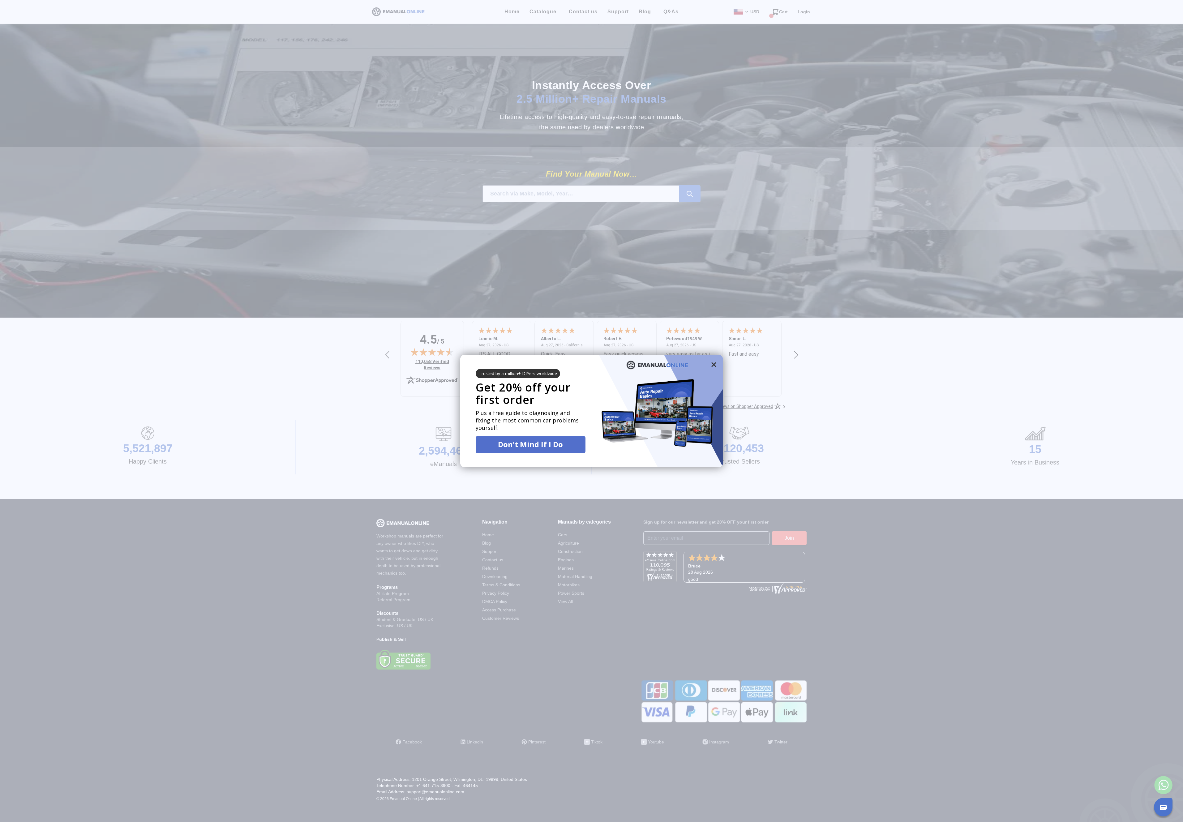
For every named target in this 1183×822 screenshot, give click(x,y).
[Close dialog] (713, 364)
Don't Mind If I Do (530, 444)
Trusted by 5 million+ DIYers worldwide (518, 373)
